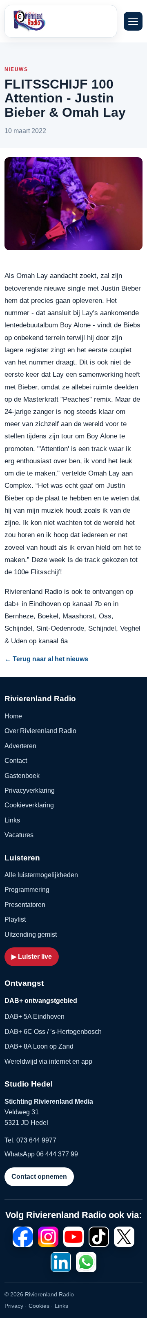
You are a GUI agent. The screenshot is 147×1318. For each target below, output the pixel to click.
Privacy (13, 1305)
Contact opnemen (39, 1176)
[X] (124, 1237)
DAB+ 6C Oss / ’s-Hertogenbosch (53, 1031)
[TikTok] (99, 1237)
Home (13, 716)
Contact (15, 760)
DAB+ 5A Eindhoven (34, 1016)
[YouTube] (73, 1237)
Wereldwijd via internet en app (48, 1061)
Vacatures (18, 834)
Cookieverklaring (29, 805)
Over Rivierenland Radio (40, 730)
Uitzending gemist (30, 934)
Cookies (39, 1305)
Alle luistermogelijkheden (41, 874)
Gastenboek (22, 775)
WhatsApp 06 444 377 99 (41, 1154)
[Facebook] (23, 1237)
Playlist (15, 919)
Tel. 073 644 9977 (30, 1140)
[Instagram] (48, 1237)
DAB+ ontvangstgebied (40, 1000)
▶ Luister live (31, 956)
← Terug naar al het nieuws (46, 659)
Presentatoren (24, 904)
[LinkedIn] (61, 1262)
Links (12, 820)
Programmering (26, 889)
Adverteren (20, 745)
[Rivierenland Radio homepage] (47, 21)
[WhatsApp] (86, 1262)
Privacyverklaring (29, 790)
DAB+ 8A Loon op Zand (39, 1046)
